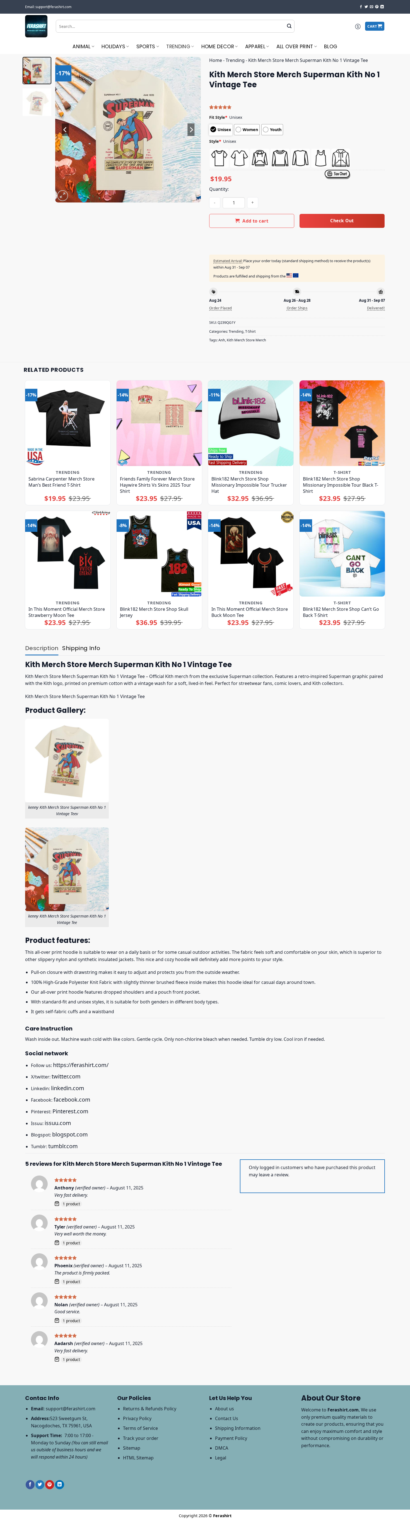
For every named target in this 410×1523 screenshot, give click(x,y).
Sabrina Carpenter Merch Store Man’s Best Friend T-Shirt (61, 482)
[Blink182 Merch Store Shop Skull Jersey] (159, 554)
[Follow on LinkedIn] (382, 7)
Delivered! (376, 307)
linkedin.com (67, 1088)
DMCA (221, 1448)
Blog (330, 46)
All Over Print (294, 46)
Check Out (342, 221)
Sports (145, 46)
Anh (221, 339)
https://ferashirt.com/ (80, 1065)
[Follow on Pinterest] (376, 7)
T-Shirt (250, 331)
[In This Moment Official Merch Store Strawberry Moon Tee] (68, 554)
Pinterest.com (70, 1111)
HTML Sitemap (138, 1458)
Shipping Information (238, 1428)
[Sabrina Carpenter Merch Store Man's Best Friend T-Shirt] (68, 423)
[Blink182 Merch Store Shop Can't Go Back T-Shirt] (342, 554)
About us (224, 1409)
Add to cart (255, 221)
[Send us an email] (371, 7)
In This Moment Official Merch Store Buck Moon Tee (249, 612)
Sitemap (131, 1448)
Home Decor (217, 46)
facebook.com (72, 1099)
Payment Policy (231, 1438)
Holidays (113, 46)
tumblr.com (63, 1146)
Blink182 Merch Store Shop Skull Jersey (154, 612)
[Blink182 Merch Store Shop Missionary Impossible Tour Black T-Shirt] (342, 423)
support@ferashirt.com (70, 1409)
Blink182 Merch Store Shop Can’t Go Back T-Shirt (341, 612)
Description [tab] (41, 648)
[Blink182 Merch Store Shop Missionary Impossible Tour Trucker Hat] (251, 423)
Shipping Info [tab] (81, 648)
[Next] (191, 129)
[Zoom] (62, 195)
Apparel (255, 46)
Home (215, 60)
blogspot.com (70, 1134)
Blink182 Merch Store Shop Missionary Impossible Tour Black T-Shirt (340, 485)
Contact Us (226, 1418)
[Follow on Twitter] (366, 7)
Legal (220, 1458)
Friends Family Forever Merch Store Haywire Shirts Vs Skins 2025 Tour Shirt (157, 485)
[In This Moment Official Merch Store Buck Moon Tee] (251, 554)
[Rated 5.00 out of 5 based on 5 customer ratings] (297, 107)
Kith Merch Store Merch (246, 339)
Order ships (297, 307)
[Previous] (65, 129)
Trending (178, 46)
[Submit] (289, 26)
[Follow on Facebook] (361, 7)
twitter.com (66, 1076)
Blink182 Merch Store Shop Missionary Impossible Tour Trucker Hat (249, 485)
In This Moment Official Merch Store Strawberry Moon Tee (66, 612)
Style (215, 141)
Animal (81, 46)
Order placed (220, 307)
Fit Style (218, 117)
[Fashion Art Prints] (36, 26)
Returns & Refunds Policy (149, 1409)
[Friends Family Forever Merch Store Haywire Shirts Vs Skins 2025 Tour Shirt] (159, 423)
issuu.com (58, 1123)
